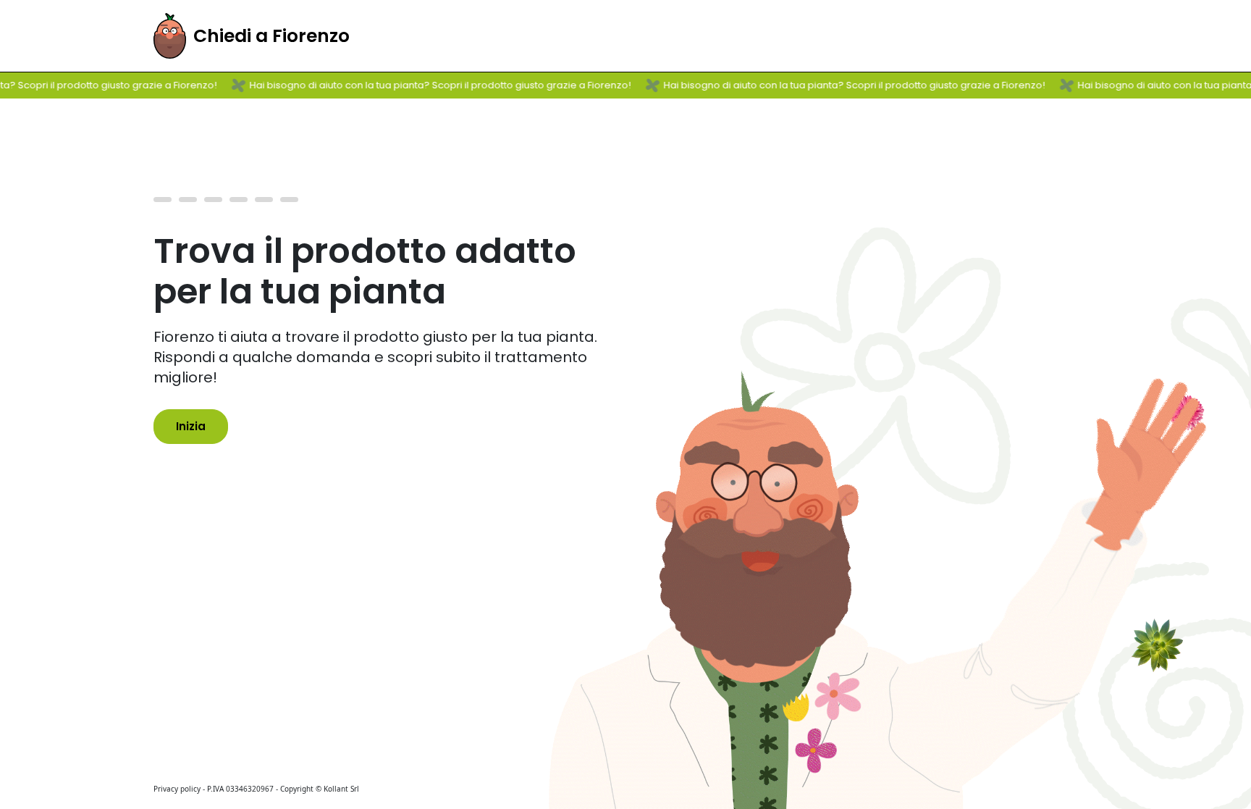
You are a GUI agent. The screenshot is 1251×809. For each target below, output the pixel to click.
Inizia (191, 426)
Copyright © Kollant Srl (319, 789)
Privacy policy (177, 789)
